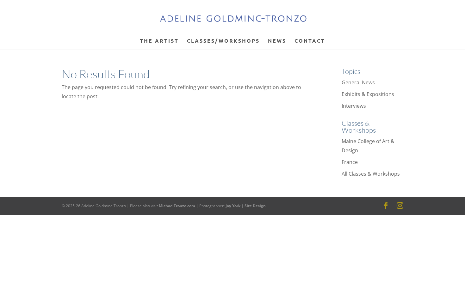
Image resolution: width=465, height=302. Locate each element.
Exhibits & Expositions (368, 94)
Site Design (255, 205)
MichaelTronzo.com (177, 205)
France (350, 162)
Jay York (233, 205)
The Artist (159, 41)
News (277, 41)
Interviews (354, 105)
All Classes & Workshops (371, 173)
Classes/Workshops (223, 41)
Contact (309, 41)
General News (358, 82)
